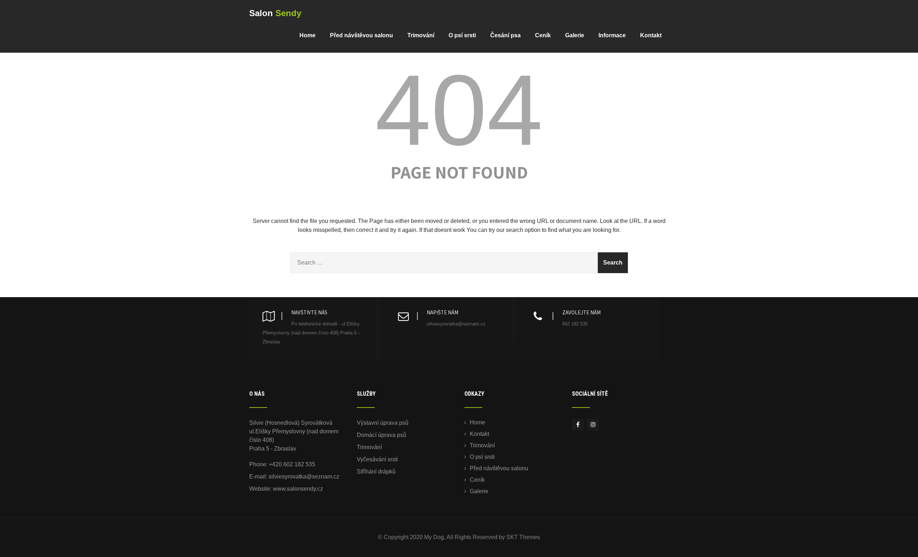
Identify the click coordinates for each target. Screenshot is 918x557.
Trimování (420, 35)
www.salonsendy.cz (298, 489)
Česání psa (505, 35)
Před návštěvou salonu (361, 35)
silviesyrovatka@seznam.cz (304, 476)
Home (307, 35)
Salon (275, 13)
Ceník (543, 35)
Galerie (574, 35)
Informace (612, 35)
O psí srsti (462, 35)
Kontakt (651, 35)
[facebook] (578, 424)
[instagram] (593, 424)
